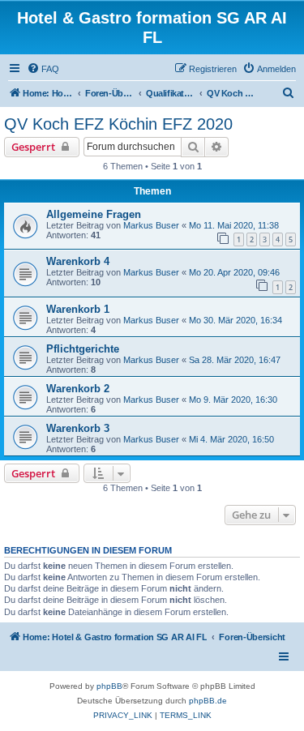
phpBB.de (208, 700)
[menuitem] (43, 69)
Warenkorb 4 (77, 261)
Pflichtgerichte (82, 349)
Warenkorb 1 (77, 309)
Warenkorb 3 (77, 428)
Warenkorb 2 (77, 389)
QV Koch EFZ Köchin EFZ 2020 (118, 124)
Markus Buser (151, 225)
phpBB (109, 686)
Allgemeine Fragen (93, 214)
